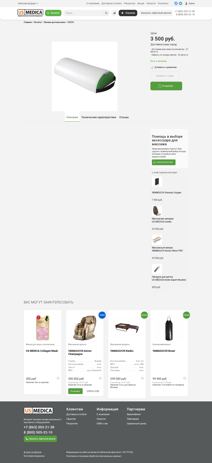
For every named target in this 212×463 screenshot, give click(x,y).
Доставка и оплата (112, 3)
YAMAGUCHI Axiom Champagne (80, 352)
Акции (140, 3)
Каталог (55, 13)
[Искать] (106, 13)
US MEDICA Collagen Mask (42, 350)
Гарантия (71, 419)
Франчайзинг (134, 414)
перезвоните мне (165, 162)
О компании (92, 3)
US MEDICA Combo (162, 220)
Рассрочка (129, 3)
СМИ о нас (102, 423)
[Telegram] (180, 3)
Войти (192, 3)
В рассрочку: (78, 382)
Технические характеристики (98, 117)
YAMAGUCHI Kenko (122, 350)
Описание (72, 117)
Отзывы (124, 117)
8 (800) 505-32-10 (185, 14)
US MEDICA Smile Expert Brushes (169, 278)
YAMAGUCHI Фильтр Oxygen (166, 192)
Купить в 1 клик (164, 75)
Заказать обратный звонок (156, 13)
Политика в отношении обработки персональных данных (93, 456)
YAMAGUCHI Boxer (164, 350)
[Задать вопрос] (58, 378)
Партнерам (133, 419)
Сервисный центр (136, 423)
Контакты (163, 3)
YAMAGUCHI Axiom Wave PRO (167, 249)
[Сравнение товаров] (114, 13)
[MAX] (176, 3)
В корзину (167, 86)
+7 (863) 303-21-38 (185, 11)
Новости (151, 3)
